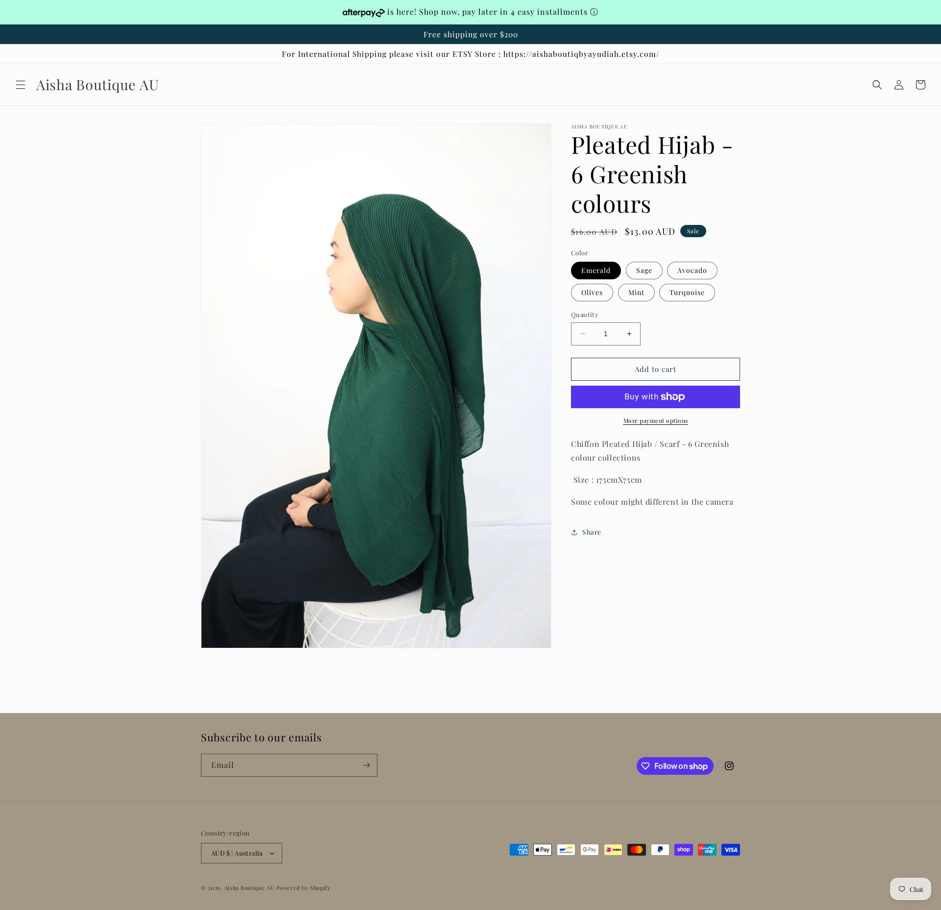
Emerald (596, 270)
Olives (592, 292)
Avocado (692, 270)
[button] (20, 85)
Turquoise (687, 292)
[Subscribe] (366, 765)
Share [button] (591, 532)
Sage (644, 270)
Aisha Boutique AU (249, 887)
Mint (636, 292)
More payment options (655, 420)
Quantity (584, 314)
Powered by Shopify (303, 887)
